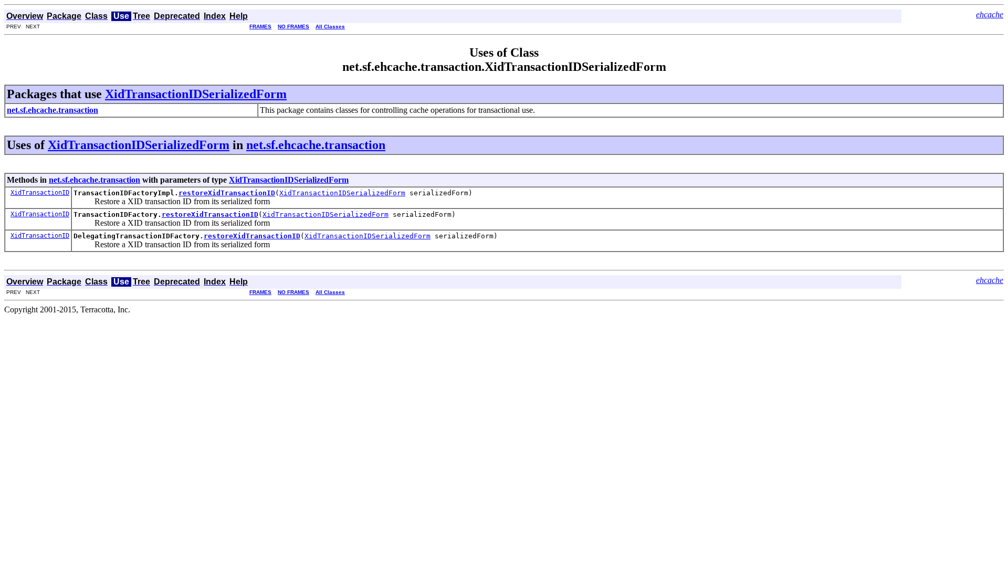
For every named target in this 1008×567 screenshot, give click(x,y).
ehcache (989, 14)
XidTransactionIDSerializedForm (196, 94)
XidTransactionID (39, 192)
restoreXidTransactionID (226, 193)
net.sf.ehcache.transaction (315, 145)
